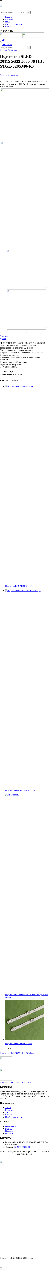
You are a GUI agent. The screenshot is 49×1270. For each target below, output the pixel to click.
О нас (7, 22)
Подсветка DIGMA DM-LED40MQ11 (21, 790)
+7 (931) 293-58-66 (22, 1147)
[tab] (24, 336)
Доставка (9, 1112)
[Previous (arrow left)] (1, 1269)
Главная (8, 17)
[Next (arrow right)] (4, 1269)
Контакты (9, 26)
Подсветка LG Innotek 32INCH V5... (16, 1082)
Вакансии (9, 1133)
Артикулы (12, 50)
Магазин (9, 19)
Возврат (8, 1115)
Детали (3, 338)
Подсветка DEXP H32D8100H (18, 1043)
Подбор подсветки (13, 1117)
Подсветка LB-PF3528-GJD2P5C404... (17, 1053)
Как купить (10, 1110)
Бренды (8, 1128)
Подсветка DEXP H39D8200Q (18, 586)
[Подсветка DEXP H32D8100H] (24, 1039)
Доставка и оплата (13, 24)
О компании (10, 1126)
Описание (4, 336)
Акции (8, 1107)
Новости (9, 1131)
